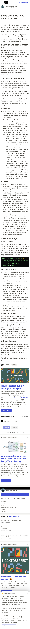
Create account (23, 2)
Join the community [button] (9, 626)
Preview (14, 427)
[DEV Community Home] (6, 2)
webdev (9, 22)
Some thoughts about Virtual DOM (11, 521)
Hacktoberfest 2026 (21, 398)
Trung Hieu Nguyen (11, 6)
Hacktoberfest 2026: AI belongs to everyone (13, 387)
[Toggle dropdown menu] (27, 365)
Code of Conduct (10, 432)
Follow (15, 495)
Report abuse (20, 432)
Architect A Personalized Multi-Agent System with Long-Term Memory (13, 459)
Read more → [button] (6, 410)
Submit (7, 427)
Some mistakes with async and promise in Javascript (13, 528)
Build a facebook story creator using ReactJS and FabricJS (14, 537)
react (3, 22)
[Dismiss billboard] (28, 593)
